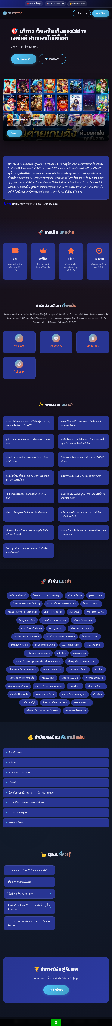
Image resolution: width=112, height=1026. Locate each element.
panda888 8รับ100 (70, 645)
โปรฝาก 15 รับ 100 (91, 603)
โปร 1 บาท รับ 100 (90, 636)
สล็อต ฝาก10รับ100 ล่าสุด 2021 (22, 669)
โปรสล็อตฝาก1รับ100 (94, 678)
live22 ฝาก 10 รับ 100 (45, 694)
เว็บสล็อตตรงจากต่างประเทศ (26, 636)
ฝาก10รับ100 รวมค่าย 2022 (54, 620)
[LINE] (56, 1022)
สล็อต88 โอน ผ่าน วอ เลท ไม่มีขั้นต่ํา (42, 710)
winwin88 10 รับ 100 (78, 669)
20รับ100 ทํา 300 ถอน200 (38, 653)
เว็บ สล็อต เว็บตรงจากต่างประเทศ (60, 636)
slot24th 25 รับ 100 (53, 612)
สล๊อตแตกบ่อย (79, 653)
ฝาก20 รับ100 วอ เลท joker (74, 694)
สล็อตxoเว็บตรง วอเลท (83, 620)
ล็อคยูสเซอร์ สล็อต (27, 620)
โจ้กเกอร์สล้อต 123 (96, 686)
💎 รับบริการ (52, 58)
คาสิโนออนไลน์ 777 (95, 612)
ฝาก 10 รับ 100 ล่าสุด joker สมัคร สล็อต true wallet (38, 661)
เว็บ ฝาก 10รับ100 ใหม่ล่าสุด (55, 702)
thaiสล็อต (99, 669)
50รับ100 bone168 (69, 678)
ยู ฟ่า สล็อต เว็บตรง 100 (75, 710)
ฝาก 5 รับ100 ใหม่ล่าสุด (31, 628)
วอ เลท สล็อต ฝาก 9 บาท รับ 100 (61, 603)
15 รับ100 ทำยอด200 (52, 669)
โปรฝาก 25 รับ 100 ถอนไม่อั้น (21, 678)
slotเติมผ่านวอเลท (82, 702)
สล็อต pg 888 (48, 678)
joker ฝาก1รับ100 (94, 645)
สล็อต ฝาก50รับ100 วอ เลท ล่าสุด (22, 612)
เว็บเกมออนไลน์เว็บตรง (18, 686)
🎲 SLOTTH (12, 13)
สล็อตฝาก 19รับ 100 (19, 645)
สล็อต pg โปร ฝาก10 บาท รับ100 (82, 661)
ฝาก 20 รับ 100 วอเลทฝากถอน (48, 686)
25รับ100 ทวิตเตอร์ (17, 595)
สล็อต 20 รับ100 (75, 595)
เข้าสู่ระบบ (82, 13)
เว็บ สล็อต (97, 694)
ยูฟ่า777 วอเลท (96, 595)
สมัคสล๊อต (61, 653)
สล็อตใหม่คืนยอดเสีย (19, 694)
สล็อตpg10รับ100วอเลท (81, 628)
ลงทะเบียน (100, 13)
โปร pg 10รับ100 (56, 628)
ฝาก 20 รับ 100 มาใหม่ (45, 645)
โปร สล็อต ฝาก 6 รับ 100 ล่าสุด (46, 595)
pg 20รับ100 (75, 686)
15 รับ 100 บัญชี (28, 702)
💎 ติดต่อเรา (23, 58)
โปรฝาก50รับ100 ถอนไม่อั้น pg (26, 603)
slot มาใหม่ (74, 612)
